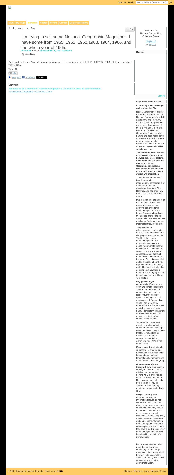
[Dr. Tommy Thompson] (160, 88)
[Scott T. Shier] (150, 59)
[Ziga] (160, 78)
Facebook (30, 77)
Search (170, 2)
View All (161, 96)
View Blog (30, 54)
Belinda (35, 50)
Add (131, 29)
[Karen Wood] (141, 88)
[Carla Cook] (160, 69)
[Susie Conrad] (150, 78)
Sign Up (122, 2)
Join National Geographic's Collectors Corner (30, 91)
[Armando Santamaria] (141, 78)
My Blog (31, 28)
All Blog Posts (15, 28)
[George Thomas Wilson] (141, 59)
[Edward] (150, 88)
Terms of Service (159, 471)
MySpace (16, 77)
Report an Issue (141, 471)
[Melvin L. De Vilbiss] (141, 69)
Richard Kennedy (35, 471)
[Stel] (160, 59)
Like (14, 73)
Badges (128, 471)
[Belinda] (13, 44)
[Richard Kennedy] (150, 69)
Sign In (130, 2)
